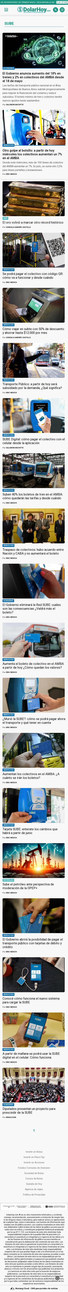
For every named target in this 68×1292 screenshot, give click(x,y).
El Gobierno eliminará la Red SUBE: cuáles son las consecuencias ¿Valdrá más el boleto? (32, 608)
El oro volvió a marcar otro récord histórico (33, 222)
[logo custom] (34, 10)
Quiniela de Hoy (34, 1184)
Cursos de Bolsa (34, 1178)
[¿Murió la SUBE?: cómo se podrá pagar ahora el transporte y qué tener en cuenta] (34, 695)
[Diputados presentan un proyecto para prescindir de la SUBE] (34, 1085)
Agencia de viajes (34, 1189)
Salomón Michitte (13, 105)
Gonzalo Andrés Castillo (17, 227)
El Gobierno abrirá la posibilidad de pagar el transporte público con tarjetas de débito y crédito (33, 943)
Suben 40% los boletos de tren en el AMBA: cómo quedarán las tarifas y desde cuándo (33, 496)
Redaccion (9, 1117)
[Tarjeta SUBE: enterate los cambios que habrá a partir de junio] (34, 805)
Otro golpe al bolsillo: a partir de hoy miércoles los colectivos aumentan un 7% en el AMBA (32, 154)
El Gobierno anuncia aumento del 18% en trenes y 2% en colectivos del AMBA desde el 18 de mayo (33, 77)
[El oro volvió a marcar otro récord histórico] (34, 198)
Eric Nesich (10, 174)
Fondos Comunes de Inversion (34, 1167)
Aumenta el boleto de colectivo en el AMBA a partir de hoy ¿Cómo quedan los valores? (33, 665)
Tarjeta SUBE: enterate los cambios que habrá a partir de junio (30, 831)
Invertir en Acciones (34, 1162)
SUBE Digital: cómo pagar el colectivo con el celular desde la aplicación (34, 441)
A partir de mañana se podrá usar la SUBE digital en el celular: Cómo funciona (31, 1055)
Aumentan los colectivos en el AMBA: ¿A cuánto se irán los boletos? (31, 776)
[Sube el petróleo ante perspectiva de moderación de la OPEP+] (34, 860)
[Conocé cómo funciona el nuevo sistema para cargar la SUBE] (34, 974)
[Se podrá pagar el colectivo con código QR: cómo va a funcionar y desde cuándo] (34, 250)
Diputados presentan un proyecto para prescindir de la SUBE (29, 1110)
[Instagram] (62, 9)
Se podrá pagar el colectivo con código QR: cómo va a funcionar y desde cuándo (33, 275)
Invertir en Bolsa (34, 1151)
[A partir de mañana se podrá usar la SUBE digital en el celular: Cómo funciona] (34, 1030)
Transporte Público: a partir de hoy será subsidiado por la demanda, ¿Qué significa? (32, 386)
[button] (6, 10)
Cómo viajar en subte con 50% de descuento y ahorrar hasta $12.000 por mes (33, 331)
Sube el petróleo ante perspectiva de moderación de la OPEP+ (28, 886)
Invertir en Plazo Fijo (34, 1157)
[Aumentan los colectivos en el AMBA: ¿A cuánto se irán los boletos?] (34, 750)
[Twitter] (55, 9)
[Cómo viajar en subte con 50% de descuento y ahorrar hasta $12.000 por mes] (34, 305)
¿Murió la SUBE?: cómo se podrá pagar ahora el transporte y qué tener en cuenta (34, 721)
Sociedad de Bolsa (34, 1173)
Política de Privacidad (34, 1194)
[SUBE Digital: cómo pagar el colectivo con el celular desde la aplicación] (34, 415)
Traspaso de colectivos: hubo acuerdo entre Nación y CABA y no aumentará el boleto (33, 551)
